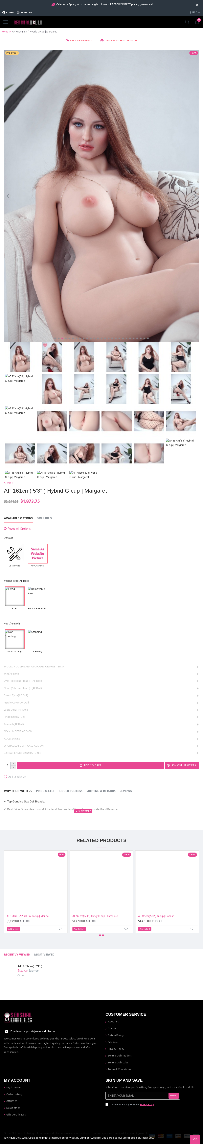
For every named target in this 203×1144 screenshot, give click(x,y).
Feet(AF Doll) (12, 624)
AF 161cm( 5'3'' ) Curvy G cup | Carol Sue (95, 916)
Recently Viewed (17, 955)
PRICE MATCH (45, 791)
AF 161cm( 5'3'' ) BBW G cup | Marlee (28, 916)
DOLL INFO (44, 518)
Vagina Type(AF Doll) (16, 581)
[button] (8, 196)
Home (5, 31)
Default (8, 538)
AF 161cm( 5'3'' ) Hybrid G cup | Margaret (33, 966)
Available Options (18, 518)
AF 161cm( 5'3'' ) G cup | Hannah (156, 916)
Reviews (126, 791)
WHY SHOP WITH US (18, 791)
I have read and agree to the (131, 1104)
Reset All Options (19, 529)
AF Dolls (8, 482)
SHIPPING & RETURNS (101, 791)
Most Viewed (44, 955)
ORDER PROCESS (70, 791)
